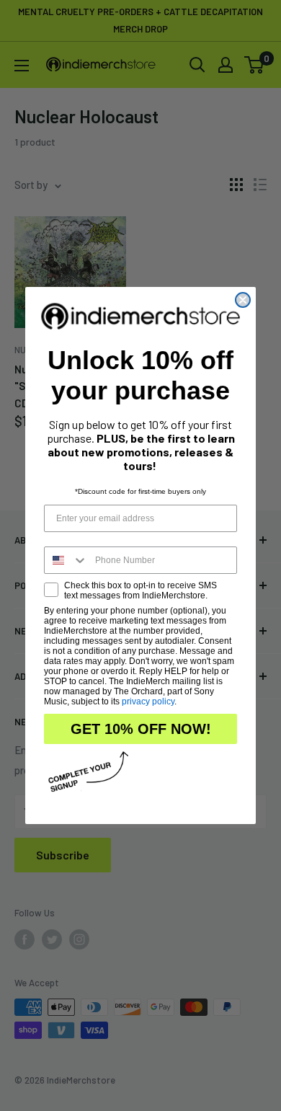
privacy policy (148, 701)
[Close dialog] (243, 300)
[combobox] (66, 560)
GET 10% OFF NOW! (141, 729)
